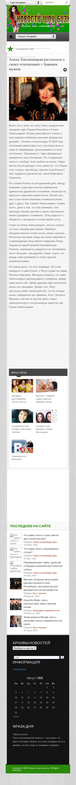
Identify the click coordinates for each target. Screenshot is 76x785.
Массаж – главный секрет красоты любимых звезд (45, 399)
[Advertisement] (38, 335)
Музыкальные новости (36, 52)
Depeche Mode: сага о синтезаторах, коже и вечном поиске (40, 604)
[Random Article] (65, 70)
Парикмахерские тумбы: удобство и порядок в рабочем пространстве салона (43, 566)
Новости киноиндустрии (21, 61)
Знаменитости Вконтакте (19, 457)
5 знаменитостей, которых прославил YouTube (21, 429)
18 (22, 702)
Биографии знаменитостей (22, 44)
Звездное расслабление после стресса (19, 399)
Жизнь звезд (15, 52)
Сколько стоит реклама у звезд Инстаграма (44, 429)
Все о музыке (47, 44)
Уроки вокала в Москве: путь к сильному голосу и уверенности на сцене (43, 621)
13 (35, 697)
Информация (19, 669)
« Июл (16, 716)
